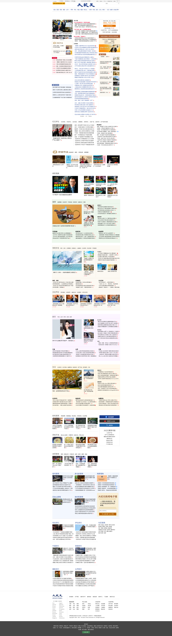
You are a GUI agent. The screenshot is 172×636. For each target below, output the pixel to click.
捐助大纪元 (112, 596)
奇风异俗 (79, 416)
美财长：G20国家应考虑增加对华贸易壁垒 (62, 33)
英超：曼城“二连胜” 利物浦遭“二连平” (84, 100)
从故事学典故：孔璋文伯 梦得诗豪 (83, 282)
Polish (60, 615)
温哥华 (108, 529)
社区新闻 (101, 522)
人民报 (92, 627)
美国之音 (76, 626)
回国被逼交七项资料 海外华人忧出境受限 (84, 75)
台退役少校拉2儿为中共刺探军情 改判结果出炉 (91, 573)
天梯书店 (105, 626)
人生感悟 (97, 605)
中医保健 (70, 202)
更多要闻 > (82, 116)
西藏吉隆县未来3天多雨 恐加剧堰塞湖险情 (85, 23)
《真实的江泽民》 (109, 440)
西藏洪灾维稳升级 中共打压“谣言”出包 (84, 77)
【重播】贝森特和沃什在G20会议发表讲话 (85, 45)
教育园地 (97, 609)
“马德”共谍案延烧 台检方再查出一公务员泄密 (85, 58)
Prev (54, 26)
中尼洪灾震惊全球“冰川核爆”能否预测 (62, 578)
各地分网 (115, 9)
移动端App (67, 1)
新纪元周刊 (115, 626)
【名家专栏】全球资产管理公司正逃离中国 (85, 539)
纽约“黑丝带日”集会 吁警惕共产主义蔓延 (62, 483)
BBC (57, 627)
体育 (70, 609)
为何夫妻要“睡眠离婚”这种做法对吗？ (106, 386)
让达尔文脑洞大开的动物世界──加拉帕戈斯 (85, 405)
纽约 (99, 524)
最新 (76, 152)
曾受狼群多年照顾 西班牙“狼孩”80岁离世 (92, 427)
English (60, 603)
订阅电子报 (109, 1)
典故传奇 (103, 609)
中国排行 (55, 546)
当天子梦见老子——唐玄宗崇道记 (106, 282)
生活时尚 (59, 367)
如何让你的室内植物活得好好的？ (105, 385)
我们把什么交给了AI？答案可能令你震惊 (106, 218)
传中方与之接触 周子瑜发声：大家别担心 (63, 340)
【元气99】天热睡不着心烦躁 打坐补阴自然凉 (62, 234)
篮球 (76, 454)
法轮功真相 (114, 32)
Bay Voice (84, 627)
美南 (107, 526)
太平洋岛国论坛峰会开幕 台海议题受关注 (84, 65)
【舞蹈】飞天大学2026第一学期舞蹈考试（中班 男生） (72, 166)
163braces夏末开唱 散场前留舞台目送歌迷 (85, 351)
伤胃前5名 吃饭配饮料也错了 (104, 211)
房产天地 (80, 367)
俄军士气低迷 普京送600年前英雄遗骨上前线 (85, 72)
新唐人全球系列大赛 (112, 271)
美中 (99, 528)
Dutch (60, 610)
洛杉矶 (106, 524)
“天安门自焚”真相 (106, 32)
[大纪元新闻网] (86, 5)
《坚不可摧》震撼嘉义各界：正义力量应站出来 (86, 32)
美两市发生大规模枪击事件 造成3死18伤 (84, 111)
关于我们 (61, 1)
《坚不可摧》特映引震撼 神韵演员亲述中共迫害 (86, 33)
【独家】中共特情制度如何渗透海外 (106, 484)
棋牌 (83, 454)
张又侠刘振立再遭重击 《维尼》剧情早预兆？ (107, 131)
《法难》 (106, 41)
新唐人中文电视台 (82, 626)
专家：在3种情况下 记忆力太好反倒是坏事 (107, 388)
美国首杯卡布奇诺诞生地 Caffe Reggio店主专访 (108, 390)
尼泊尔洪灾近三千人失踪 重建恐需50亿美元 (63, 582)
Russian (54, 612)
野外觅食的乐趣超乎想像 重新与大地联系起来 (80, 446)
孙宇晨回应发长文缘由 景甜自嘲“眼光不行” (62, 354)
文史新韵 (79, 292)
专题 (78, 9)
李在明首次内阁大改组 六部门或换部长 (84, 104)
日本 (105, 531)
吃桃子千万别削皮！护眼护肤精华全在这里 (107, 221)
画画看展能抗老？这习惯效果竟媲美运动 (106, 225)
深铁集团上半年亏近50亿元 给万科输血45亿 (85, 106)
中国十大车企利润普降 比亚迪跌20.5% (84, 110)
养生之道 (81, 435)
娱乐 (97, 9)
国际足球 (66, 454)
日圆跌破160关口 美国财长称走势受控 (84, 85)
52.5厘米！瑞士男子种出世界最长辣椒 (84, 83)
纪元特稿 (63, 121)
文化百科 (84, 248)
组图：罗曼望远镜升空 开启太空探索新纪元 (85, 73)
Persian (61, 616)
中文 (53, 603)
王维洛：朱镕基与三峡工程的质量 (104, 133)
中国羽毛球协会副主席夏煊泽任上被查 (84, 57)
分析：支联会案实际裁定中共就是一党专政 (85, 51)
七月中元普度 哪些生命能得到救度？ (107, 285)
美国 (57, 9)
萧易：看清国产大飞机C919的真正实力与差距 (107, 126)
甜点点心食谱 (64, 435)
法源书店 (110, 626)
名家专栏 (97, 121)
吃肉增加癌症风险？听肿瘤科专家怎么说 (84, 234)
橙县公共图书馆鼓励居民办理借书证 (83, 513)
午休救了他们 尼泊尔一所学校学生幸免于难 (85, 26)
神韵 (103, 9)
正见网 (103, 627)
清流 (107, 627)
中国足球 (72, 454)
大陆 (54, 9)
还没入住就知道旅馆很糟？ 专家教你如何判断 (108, 375)
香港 (61, 9)
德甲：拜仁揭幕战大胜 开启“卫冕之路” (57, 465)
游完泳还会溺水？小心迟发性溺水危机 (84, 233)
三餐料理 (70, 435)
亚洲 (105, 532)
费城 (102, 528)
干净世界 (71, 626)
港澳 (78, 605)
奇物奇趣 (68, 416)
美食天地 (55, 435)
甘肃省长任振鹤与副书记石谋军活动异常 (62, 537)
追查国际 (79, 627)
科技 (94, 9)
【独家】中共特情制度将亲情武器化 (106, 483)
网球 (62, 454)
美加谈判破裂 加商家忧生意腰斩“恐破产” (90, 477)
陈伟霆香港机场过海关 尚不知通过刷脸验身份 (62, 352)
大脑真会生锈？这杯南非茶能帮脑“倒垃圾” (63, 226)
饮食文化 (76, 435)
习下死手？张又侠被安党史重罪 (62, 195)
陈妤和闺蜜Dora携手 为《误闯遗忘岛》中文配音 (108, 331)
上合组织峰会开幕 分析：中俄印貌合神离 (84, 70)
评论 (75, 9)
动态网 (79, 629)
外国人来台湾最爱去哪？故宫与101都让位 (107, 373)
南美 (102, 532)
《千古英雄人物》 (109, 444)
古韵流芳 (68, 292)
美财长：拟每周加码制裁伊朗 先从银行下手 (85, 41)
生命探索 (103, 603)
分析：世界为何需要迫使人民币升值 (61, 539)
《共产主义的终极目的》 (113, 30)
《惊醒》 (112, 41)
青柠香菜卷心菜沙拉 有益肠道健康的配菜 (92, 446)
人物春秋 (79, 248)
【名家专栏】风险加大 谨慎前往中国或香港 (106, 139)
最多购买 (71, 152)
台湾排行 (78, 569)
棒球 (79, 454)
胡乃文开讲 (84, 292)
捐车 (97, 1)
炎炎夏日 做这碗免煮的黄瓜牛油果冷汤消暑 (57, 446)
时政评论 (69, 121)
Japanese (61, 604)
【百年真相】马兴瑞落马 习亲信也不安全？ (86, 304)
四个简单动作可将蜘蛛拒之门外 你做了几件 (80, 427)
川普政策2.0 (83, 36)
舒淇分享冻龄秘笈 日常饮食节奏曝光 (61, 351)
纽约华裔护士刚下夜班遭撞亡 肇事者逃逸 (62, 87)
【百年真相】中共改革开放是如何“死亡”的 (100, 304)
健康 (111, 9)
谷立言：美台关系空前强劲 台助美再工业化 (85, 64)
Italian (53, 609)
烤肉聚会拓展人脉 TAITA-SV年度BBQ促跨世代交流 (67, 501)
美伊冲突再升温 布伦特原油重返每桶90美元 (85, 54)
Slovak (53, 615)
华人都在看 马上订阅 (108, 514)
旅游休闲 (75, 367)
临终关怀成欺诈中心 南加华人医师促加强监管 (85, 96)
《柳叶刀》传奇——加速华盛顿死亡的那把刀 (64, 272)
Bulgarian (54, 618)
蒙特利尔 (113, 529)
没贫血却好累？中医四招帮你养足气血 (61, 238)
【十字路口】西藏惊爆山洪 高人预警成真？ (107, 253)
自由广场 (92, 121)
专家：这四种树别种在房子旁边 (60, 391)
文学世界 (103, 605)
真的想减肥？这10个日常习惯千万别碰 (106, 223)
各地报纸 (71, 596)
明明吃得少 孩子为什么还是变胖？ (106, 233)
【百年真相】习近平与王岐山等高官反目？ (72, 304)
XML (86, 116)
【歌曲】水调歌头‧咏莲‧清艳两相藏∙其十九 (89, 260)
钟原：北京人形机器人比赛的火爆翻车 (105, 141)
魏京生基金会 (91, 629)
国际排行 (55, 569)
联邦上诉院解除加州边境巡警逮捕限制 (84, 509)
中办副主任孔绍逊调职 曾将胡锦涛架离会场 (68, 526)
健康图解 (60, 202)
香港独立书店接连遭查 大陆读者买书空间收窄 (85, 81)
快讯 (55, 58)
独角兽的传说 (79, 283)
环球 (65, 317)
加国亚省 (100, 529)
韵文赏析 (89, 248)
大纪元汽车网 (112, 627)
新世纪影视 (74, 627)
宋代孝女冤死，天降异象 (58, 287)
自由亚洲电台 (90, 626)
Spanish (54, 604)
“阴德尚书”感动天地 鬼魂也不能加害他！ (106, 260)
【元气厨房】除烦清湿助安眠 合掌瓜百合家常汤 (109, 236)
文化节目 (55, 292)
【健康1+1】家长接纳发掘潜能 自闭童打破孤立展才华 (89, 224)
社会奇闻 (85, 416)
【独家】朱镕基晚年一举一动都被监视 (106, 486)
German (61, 607)
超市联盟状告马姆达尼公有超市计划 (61, 484)
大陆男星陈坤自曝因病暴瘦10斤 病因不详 (61, 356)
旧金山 (102, 524)
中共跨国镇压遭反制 (86, 29)
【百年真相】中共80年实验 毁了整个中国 (113, 304)
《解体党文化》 (109, 438)
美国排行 (78, 546)
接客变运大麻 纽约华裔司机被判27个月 (62, 490)
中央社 (60, 627)
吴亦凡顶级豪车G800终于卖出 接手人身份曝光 (108, 323)
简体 (74, 1)
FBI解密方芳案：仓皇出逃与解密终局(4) (84, 562)
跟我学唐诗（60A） (104, 92)
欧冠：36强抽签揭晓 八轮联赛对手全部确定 (80, 465)
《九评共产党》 (103, 30)
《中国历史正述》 (109, 442)
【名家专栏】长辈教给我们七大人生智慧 (84, 138)
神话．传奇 (62, 248)
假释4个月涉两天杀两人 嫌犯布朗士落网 (62, 89)
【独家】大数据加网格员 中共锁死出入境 (112, 477)
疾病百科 (75, 202)
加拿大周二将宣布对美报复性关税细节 (84, 483)
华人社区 (84, 602)
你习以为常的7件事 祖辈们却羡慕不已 (106, 220)
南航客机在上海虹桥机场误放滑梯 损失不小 (85, 88)
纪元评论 (55, 121)
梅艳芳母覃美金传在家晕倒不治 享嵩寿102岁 (88, 341)
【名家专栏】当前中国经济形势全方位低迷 (106, 136)
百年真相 (63, 292)
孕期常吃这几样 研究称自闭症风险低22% (107, 238)
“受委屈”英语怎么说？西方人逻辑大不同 (107, 400)
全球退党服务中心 (67, 627)
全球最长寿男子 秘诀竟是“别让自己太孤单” (62, 401)
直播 (84, 202)
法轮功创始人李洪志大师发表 (109, 36)
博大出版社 (84, 629)
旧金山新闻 (56, 497)
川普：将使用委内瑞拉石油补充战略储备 (84, 93)
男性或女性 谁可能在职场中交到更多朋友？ (108, 405)
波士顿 (113, 524)
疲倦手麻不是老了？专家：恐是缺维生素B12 (85, 236)
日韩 (68, 317)
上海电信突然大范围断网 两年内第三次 (84, 87)
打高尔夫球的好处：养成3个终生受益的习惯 (108, 403)
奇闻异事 (63, 416)
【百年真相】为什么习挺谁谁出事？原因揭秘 (58, 304)
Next (71, 26)
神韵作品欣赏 (100, 271)
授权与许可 (83, 596)
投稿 (114, 1)
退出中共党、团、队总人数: (109, 20)
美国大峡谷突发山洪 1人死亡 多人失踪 (84, 49)
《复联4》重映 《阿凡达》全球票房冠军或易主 (108, 343)
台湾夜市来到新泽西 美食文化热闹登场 (61, 92)
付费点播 (80, 152)
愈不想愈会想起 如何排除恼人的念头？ (106, 210)
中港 (58, 317)
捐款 (101, 1)
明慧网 (99, 627)
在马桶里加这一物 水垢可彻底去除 (105, 371)
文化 (100, 9)
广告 (104, 1)
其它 (89, 609)
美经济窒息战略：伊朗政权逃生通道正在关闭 (107, 143)
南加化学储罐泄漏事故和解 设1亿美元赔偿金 (90, 501)
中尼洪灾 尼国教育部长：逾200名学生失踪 (85, 108)
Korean (54, 606)
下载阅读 (90, 116)
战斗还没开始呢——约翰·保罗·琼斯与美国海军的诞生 (105, 89)
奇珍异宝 (74, 416)
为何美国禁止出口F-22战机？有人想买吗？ (63, 535)
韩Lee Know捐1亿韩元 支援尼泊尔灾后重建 (108, 356)
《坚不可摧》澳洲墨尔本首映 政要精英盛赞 (85, 31)
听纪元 (85, 9)
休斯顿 (105, 528)
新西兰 (110, 531)
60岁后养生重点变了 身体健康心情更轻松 (107, 213)
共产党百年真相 (104, 121)
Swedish (54, 610)
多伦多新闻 (79, 473)
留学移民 (85, 367)
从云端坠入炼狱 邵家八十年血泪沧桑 (106, 256)
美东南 (110, 526)
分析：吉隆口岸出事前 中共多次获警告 (84, 103)
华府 (110, 524)
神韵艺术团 (55, 626)
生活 (108, 9)
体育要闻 (55, 454)
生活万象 (65, 367)
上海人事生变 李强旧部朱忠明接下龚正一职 (63, 533)
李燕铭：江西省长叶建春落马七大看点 (105, 128)
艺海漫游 (94, 248)
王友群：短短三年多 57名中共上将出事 (105, 138)
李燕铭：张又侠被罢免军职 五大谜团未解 (106, 129)
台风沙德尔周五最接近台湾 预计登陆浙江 (85, 582)
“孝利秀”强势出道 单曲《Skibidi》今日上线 (108, 352)
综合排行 (55, 522)
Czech (60, 613)
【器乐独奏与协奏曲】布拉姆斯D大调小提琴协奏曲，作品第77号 (86, 166)
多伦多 (104, 529)
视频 (81, 9)
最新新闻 (71, 602)
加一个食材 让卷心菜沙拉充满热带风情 (69, 446)
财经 (90, 9)
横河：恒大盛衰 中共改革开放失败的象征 (106, 134)
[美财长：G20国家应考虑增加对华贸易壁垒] (62, 26)
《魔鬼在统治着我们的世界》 (109, 436)
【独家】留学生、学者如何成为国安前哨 (107, 490)
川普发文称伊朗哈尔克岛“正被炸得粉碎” (84, 38)
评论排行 (99, 125)
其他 (86, 454)
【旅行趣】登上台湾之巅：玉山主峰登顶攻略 (85, 401)
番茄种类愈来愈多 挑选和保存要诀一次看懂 (62, 403)
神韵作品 (61, 626)
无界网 (117, 627)
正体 (72, 1)
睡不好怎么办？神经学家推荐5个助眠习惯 (107, 208)
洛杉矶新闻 (79, 497)
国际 (64, 9)
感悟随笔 (80, 121)
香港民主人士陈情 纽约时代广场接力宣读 (62, 94)
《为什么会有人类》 (109, 43)
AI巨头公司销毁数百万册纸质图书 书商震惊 (57, 427)
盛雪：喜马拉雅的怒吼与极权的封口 (83, 25)
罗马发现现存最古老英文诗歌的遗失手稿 (84, 285)
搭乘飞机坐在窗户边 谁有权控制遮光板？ (85, 400)
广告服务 (106, 596)
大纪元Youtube (111, 421)
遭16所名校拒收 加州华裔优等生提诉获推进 (85, 557)
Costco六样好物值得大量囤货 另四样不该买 (69, 427)
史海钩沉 (74, 248)
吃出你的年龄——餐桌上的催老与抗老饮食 (62, 405)
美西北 (103, 526)
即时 (72, 9)
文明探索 (69, 248)
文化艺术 (97, 602)
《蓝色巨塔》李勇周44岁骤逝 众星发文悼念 (108, 354)
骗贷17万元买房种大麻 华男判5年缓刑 (62, 486)
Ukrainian (61, 612)
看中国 (96, 627)
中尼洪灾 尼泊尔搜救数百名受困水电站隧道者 (85, 47)
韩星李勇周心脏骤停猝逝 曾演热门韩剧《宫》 (108, 324)
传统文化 (103, 54)
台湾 (67, 9)
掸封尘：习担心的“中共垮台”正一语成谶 (84, 68)
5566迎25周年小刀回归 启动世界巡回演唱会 (85, 352)
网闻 (78, 609)
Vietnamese (61, 618)
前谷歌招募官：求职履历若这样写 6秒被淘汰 (108, 401)
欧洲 (99, 532)
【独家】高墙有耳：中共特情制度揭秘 (106, 488)
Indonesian (61, 606)
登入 (118, 1)
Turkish (54, 616)
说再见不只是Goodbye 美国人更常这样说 (106, 383)
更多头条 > (62, 39)
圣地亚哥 (110, 528)
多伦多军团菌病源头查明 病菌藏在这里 (84, 486)
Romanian (54, 613)
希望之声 (66, 626)
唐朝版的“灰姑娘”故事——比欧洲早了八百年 (107, 254)
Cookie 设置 (86, 632)
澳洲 (107, 531)
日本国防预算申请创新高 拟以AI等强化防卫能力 (86, 52)
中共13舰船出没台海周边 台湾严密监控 (84, 585)
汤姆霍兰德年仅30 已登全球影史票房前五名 (107, 336)
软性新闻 (55, 415)
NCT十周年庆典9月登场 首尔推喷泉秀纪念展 (107, 338)
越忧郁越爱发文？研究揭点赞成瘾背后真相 (85, 238)
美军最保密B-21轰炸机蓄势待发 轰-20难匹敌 (91, 550)
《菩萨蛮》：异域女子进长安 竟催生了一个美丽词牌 (89, 273)
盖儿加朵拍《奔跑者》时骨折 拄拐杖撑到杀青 (108, 333)
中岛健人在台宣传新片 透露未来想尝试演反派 (109, 351)
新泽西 (100, 526)
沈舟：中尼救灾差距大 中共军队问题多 (84, 127)
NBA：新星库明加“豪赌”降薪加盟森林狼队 (92, 465)
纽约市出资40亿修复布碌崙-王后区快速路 (68, 477)
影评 (71, 317)
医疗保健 (111, 605)
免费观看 (86, 152)
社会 (74, 609)
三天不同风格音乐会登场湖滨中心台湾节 (84, 488)
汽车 (89, 367)
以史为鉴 (75, 121)
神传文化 (97, 603)
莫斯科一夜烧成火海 (89, 195)
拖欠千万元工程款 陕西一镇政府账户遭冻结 (85, 62)
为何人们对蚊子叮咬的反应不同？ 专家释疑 (62, 400)
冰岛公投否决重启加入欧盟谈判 (82, 80)
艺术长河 (97, 611)
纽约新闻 (56, 85)
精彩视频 (55, 173)
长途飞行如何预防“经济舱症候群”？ (83, 403)
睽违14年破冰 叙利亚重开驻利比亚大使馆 (84, 60)
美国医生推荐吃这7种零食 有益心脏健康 (106, 376)
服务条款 (89, 596)
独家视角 (100, 473)
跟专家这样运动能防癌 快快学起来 (105, 206)
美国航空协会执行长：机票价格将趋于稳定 (85, 95)
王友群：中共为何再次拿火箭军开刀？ (105, 145)
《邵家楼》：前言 (104, 56)
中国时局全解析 (86, 22)
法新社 (54, 627)
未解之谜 (74, 292)
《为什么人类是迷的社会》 (109, 39)
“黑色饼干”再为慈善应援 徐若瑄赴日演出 (84, 354)
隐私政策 (95, 596)
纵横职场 (70, 367)
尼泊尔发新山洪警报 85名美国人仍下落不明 (85, 114)
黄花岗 (88, 627)
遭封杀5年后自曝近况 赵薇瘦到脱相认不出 (107, 321)
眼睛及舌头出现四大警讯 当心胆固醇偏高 (61, 233)
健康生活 (80, 202)
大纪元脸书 (111, 417)
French (54, 607)
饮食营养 (65, 202)
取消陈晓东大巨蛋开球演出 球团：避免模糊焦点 (86, 356)
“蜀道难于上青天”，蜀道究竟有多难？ (84, 287)
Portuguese (61, 609)
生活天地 (111, 602)
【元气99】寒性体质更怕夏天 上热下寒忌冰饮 (62, 236)
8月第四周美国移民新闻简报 (81, 98)
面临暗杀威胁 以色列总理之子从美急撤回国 (85, 39)
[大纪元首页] (57, 598)
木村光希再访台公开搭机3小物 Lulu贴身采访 (107, 334)
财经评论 (86, 121)
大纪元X (111, 425)
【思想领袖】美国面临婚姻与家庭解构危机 (85, 91)
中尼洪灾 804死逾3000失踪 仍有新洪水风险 (63, 585)
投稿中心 (100, 596)
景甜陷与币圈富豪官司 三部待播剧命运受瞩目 (108, 326)
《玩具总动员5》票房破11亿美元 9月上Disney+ (108, 344)
